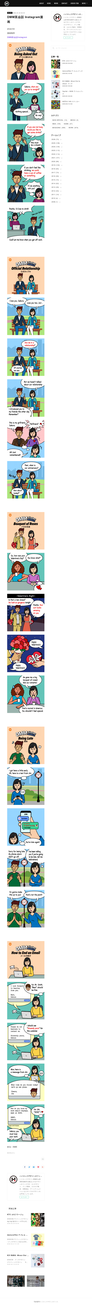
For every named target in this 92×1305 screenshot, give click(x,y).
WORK (56, 3)
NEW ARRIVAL (59, 120)
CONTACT (64, 3)
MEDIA (74, 120)
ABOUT (41, 3)
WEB (56, 124)
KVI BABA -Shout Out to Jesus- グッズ (24, 1255)
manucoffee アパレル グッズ (19, 1235)
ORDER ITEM (75, 3)
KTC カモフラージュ (15, 1214)
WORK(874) (11, 1153)
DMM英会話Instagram (17, 37)
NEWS (49, 3)
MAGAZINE (59, 127)
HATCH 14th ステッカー (70, 101)
